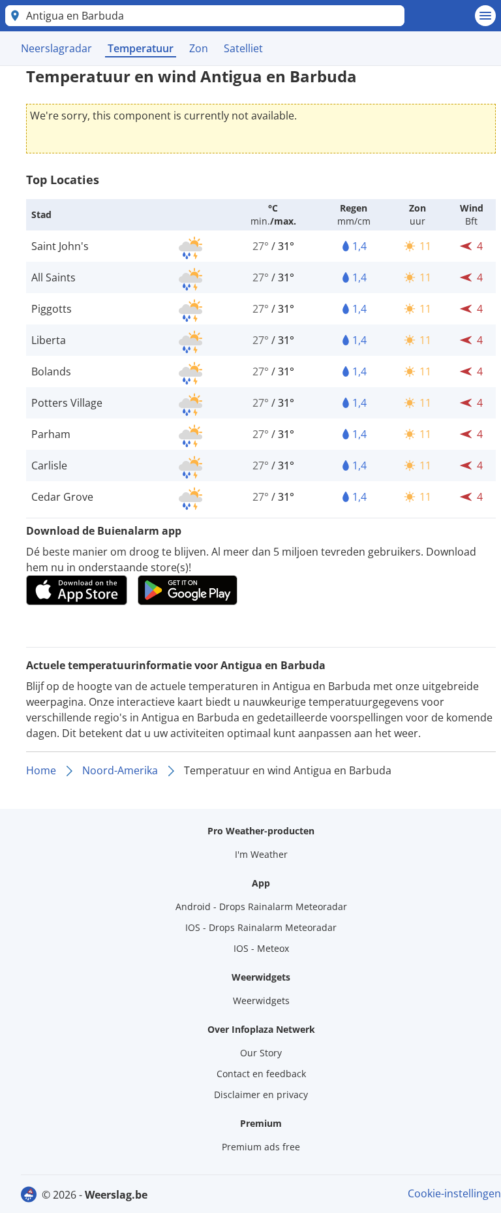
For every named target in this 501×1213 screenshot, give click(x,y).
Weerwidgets (261, 1000)
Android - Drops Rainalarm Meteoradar (261, 906)
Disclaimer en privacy (261, 1094)
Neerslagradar (56, 48)
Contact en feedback (261, 1073)
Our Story (261, 1053)
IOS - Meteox (261, 948)
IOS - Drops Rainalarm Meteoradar (261, 927)
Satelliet (243, 48)
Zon (198, 48)
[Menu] (485, 15)
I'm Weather (261, 854)
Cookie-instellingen (454, 1193)
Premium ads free (261, 1147)
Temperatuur (141, 48)
